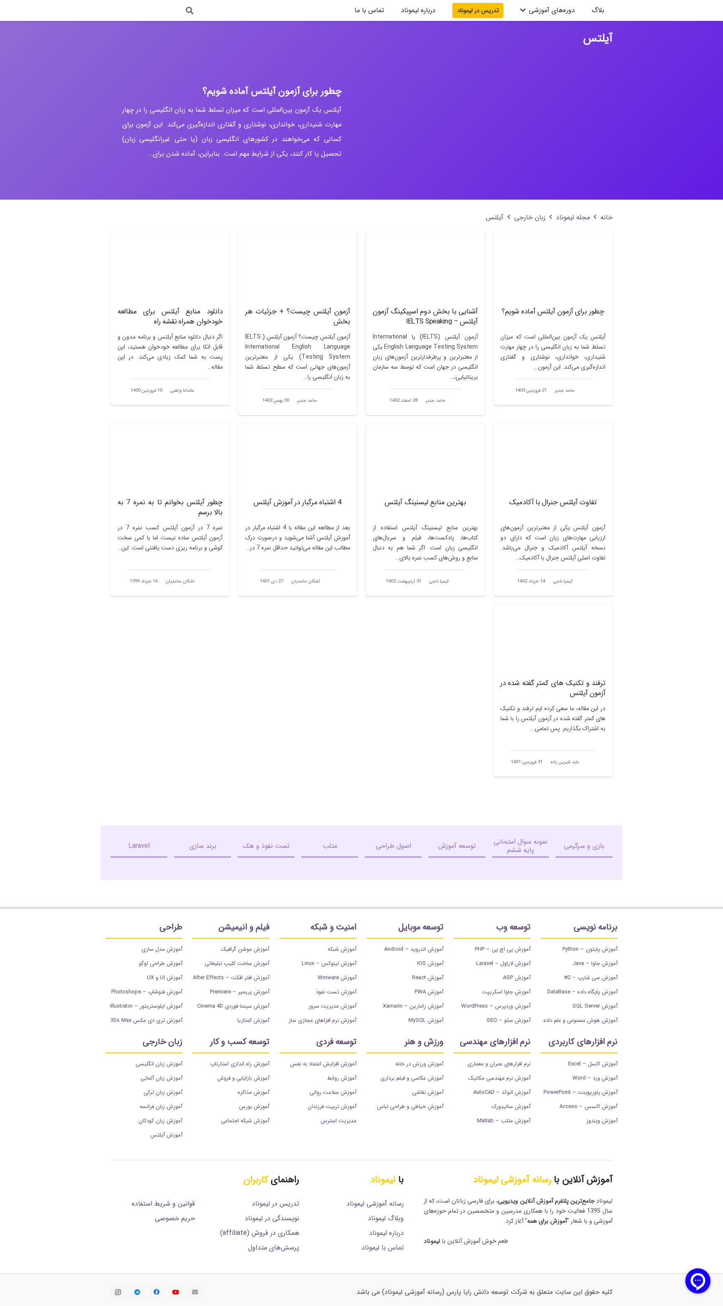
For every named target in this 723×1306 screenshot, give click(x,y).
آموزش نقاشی (428, 1092)
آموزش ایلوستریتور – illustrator (146, 1006)
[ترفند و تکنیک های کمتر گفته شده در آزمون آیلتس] (553, 690)
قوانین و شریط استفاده (163, 1203)
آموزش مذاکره (253, 1092)
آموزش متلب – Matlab (504, 1120)
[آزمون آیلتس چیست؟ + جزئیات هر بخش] (297, 323)
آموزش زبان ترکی (163, 1092)
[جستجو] (189, 10)
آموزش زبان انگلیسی (159, 1064)
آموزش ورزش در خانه (419, 1064)
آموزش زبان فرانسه (161, 1106)
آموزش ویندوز (602, 1120)
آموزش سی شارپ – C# (591, 977)
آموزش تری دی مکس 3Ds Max (146, 1020)
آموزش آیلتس (166, 1135)
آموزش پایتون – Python (590, 949)
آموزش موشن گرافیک (245, 949)
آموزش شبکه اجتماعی (245, 1120)
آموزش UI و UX (164, 977)
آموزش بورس (254, 1106)
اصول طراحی (393, 846)
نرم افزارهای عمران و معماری (499, 1064)
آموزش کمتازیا (253, 1020)
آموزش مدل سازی (161, 949)
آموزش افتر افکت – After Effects (231, 977)
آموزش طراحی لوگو (160, 963)
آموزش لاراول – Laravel (503, 963)
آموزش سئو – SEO (509, 1020)
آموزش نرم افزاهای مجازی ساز (322, 1020)
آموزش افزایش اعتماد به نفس (323, 1064)
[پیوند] (141, 10)
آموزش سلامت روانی (333, 1092)
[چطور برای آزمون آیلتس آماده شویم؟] (553, 318)
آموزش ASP (517, 977)
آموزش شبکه (342, 949)
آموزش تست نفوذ (336, 992)
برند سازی (202, 846)
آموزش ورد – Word (595, 1078)
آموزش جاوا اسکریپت (506, 992)
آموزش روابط (341, 1078)
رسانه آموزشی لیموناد (375, 1203)
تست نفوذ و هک (266, 846)
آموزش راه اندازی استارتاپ (239, 1064)
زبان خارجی (530, 217)
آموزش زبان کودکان (160, 1120)
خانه (606, 217)
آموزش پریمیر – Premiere (239, 992)
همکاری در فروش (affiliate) (259, 1233)
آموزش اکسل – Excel (593, 1064)
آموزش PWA (429, 992)
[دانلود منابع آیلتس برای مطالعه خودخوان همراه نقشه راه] (170, 318)
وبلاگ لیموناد (386, 1218)
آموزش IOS (430, 963)
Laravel (139, 846)
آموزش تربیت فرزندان (332, 1106)
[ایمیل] (195, 1292)
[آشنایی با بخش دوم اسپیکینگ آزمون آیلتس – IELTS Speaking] (425, 323)
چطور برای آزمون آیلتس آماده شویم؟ (272, 91)
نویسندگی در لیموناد (272, 1218)
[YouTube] (175, 1292)
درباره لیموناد (386, 1233)
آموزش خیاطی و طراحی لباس (410, 1106)
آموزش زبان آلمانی (161, 1078)
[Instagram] (118, 1292)
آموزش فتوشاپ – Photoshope (146, 992)
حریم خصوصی (175, 1218)
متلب (330, 846)
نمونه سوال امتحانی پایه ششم (520, 845)
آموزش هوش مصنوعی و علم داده (581, 1020)
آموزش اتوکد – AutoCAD (502, 1092)
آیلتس (494, 217)
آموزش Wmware (337, 977)
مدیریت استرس (338, 1120)
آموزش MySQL (426, 1020)
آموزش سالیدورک (511, 1106)
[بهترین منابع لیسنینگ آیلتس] (425, 509)
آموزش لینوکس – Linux (329, 963)
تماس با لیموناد (383, 1247)
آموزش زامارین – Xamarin (413, 1006)
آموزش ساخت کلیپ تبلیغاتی (237, 963)
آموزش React (428, 977)
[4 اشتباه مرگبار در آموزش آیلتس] (297, 509)
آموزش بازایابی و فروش (243, 1078)
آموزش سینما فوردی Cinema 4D (233, 1006)
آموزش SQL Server (595, 1006)
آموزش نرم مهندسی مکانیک (499, 1078)
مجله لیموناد (573, 217)
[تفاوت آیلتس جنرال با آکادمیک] (553, 509)
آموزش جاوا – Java (595, 963)
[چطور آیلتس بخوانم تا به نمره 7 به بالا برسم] (170, 509)
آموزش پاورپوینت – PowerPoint (581, 1092)
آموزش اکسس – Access (588, 1106)
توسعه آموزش (457, 846)
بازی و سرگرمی (584, 846)
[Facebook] (156, 1292)
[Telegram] (137, 1292)
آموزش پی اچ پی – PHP (503, 949)
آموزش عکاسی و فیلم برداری (412, 1078)
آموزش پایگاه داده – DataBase (582, 992)
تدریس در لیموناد (275, 1203)
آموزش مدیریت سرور (332, 1006)
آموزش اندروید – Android (414, 949)
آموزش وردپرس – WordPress (496, 1006)
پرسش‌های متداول (273, 1247)
